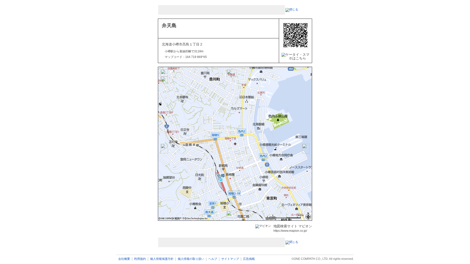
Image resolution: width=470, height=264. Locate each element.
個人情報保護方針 (162, 259)
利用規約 (140, 259)
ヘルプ (212, 259)
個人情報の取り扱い (191, 259)
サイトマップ (230, 259)
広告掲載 (249, 259)
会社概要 (124, 259)
